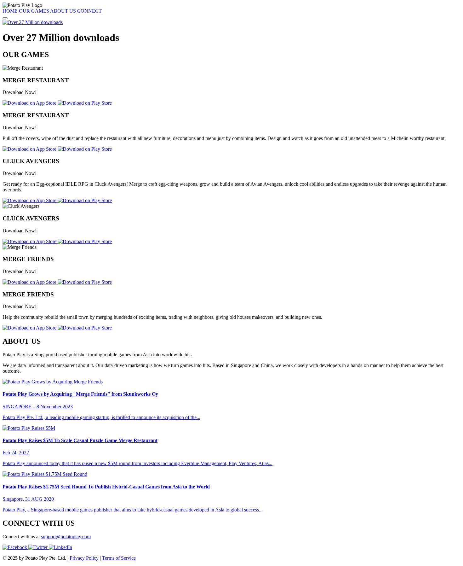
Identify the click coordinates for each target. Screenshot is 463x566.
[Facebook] (15, 547)
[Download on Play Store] (85, 103)
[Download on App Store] (30, 103)
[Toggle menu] (5, 18)
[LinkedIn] (60, 547)
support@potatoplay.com (66, 536)
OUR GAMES (34, 11)
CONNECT (89, 11)
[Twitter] (38, 547)
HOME (10, 11)
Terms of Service (119, 558)
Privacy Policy (84, 558)
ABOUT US (63, 11)
